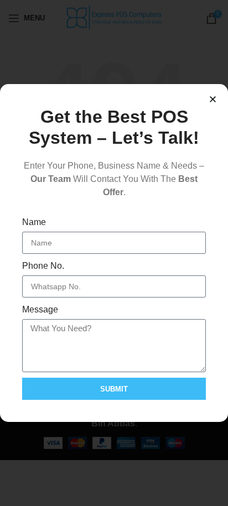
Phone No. (43, 265)
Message (40, 309)
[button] (213, 99)
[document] (114, 253)
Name (34, 222)
